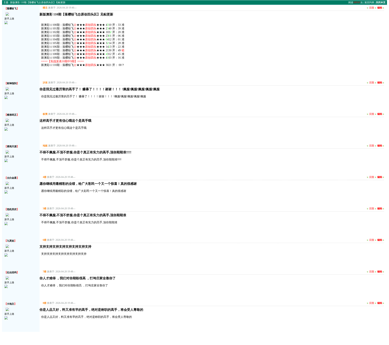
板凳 (45, 114)
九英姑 (10, 240)
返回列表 (369, 2)
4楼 (44, 177)
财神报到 (12, 83)
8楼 (44, 303)
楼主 (45, 7)
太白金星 (12, 177)
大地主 (10, 303)
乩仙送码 (12, 272)
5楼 (44, 208)
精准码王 (12, 114)
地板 (45, 145)
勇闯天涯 (12, 146)
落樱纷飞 (12, 8)
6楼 (44, 240)
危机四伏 (12, 209)
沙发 (45, 82)
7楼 (44, 271)
